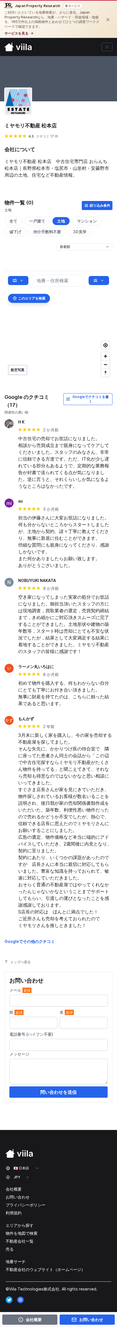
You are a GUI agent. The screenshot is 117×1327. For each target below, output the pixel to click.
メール (19, 990)
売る (10, 1249)
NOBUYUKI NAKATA (37, 580)
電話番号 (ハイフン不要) (31, 1034)
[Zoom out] (105, 364)
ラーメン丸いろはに (36, 666)
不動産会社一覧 (20, 1241)
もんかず (26, 718)
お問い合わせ (18, 1197)
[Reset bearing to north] (105, 373)
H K (21, 421)
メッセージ (19, 1054)
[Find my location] (105, 345)
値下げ (15, 231)
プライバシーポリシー (25, 1204)
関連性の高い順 (16, 412)
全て (13, 221)
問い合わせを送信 (58, 1092)
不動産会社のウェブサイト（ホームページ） (45, 1269)
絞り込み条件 (100, 205)
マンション (87, 221)
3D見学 (80, 231)
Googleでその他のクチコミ (30, 941)
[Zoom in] (105, 356)
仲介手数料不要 (47, 231)
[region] (58, 325)
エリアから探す (20, 1225)
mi (20, 501)
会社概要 (14, 1189)
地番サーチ (16, 1261)
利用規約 (14, 1212)
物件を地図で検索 (21, 1233)
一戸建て (37, 221)
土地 (61, 221)
